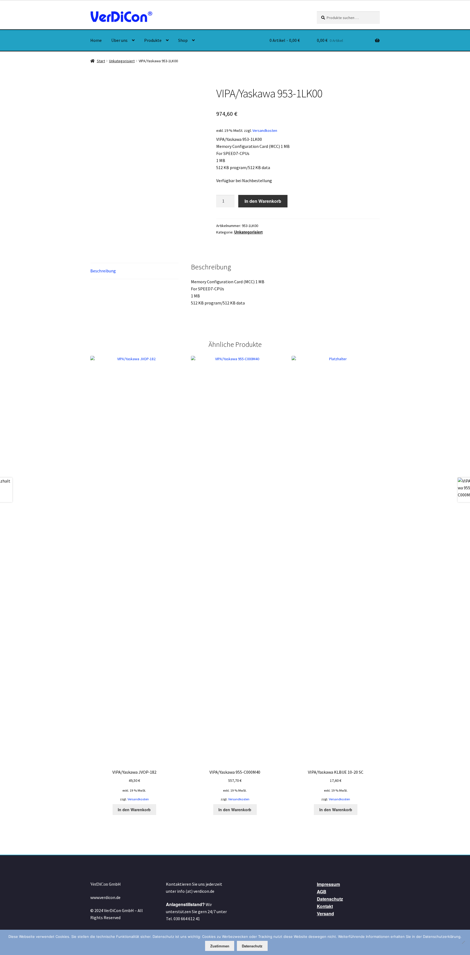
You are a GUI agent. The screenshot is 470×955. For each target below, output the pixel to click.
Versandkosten (264, 130)
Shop (183, 40)
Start (101, 60)
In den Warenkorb (263, 201)
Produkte (153, 40)
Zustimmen (219, 945)
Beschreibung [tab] (103, 270)
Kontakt (325, 906)
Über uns (119, 40)
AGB (321, 891)
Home (96, 40)
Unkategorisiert (122, 60)
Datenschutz (330, 899)
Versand (325, 913)
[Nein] (463, 942)
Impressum (328, 884)
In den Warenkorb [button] (134, 809)
